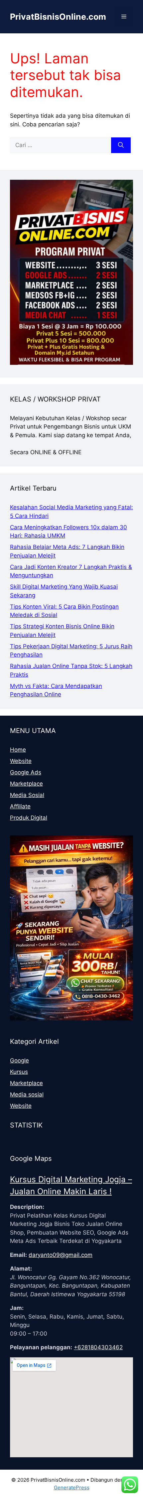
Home (18, 749)
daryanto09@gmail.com (60, 1255)
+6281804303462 (98, 1347)
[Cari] (121, 145)
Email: (18, 1255)
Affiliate (20, 806)
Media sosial (27, 1094)
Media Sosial (27, 795)
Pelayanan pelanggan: (41, 1347)
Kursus (19, 1071)
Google (19, 1060)
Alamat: (21, 1268)
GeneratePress (71, 1487)
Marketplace (26, 783)
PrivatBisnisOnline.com (58, 17)
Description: (27, 1207)
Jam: (17, 1308)
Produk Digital (28, 817)
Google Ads (25, 772)
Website (21, 761)
